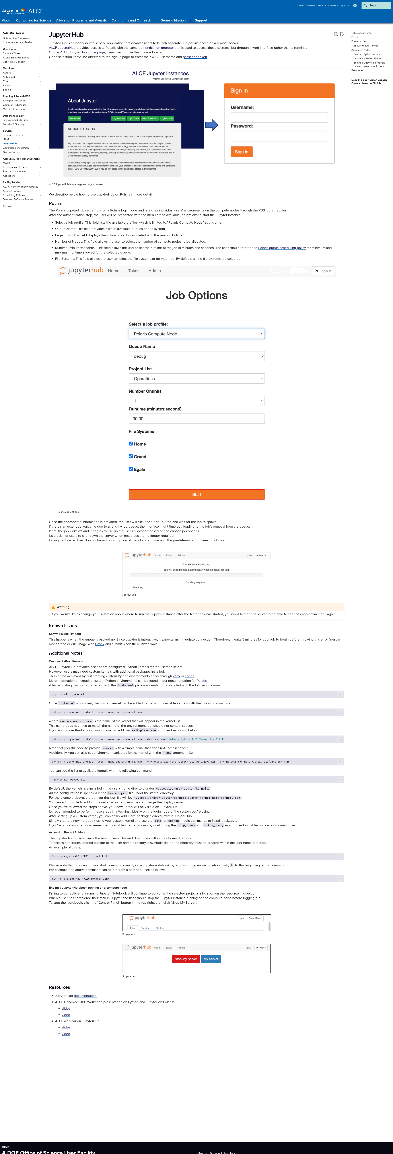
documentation (85, 996)
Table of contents (361, 33)
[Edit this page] (342, 34)
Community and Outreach (131, 20)
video (66, 1015)
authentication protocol (156, 48)
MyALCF (344, 5)
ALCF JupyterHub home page (82, 52)
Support (201, 20)
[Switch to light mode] (355, 5)
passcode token (195, 57)
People (322, 5)
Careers (333, 5)
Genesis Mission (173, 20)
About (6, 20)
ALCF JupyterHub (62, 48)
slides (66, 1008)
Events (311, 5)
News (302, 5)
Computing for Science (33, 20)
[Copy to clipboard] (340, 694)
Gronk (99, 644)
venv (176, 676)
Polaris (202, 681)
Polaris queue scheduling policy (282, 248)
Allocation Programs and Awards (81, 20)
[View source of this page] (336, 34)
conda (189, 676)
